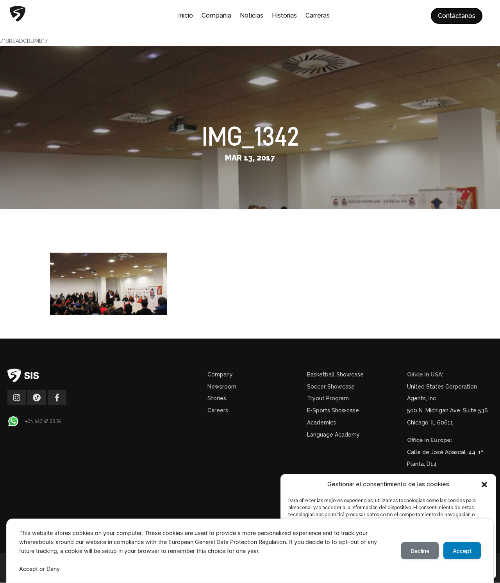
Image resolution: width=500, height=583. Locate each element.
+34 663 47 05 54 (43, 421)
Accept (462, 550)
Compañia (216, 16)
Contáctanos (456, 16)
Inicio (185, 16)
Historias (284, 16)
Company (220, 374)
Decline (420, 550)
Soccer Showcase (331, 386)
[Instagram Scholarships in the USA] (16, 403)
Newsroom (221, 386)
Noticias (251, 16)
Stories (216, 398)
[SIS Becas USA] (57, 403)
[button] (484, 485)
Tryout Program (328, 398)
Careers (217, 410)
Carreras (317, 16)
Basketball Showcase (335, 374)
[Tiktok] (36, 403)
